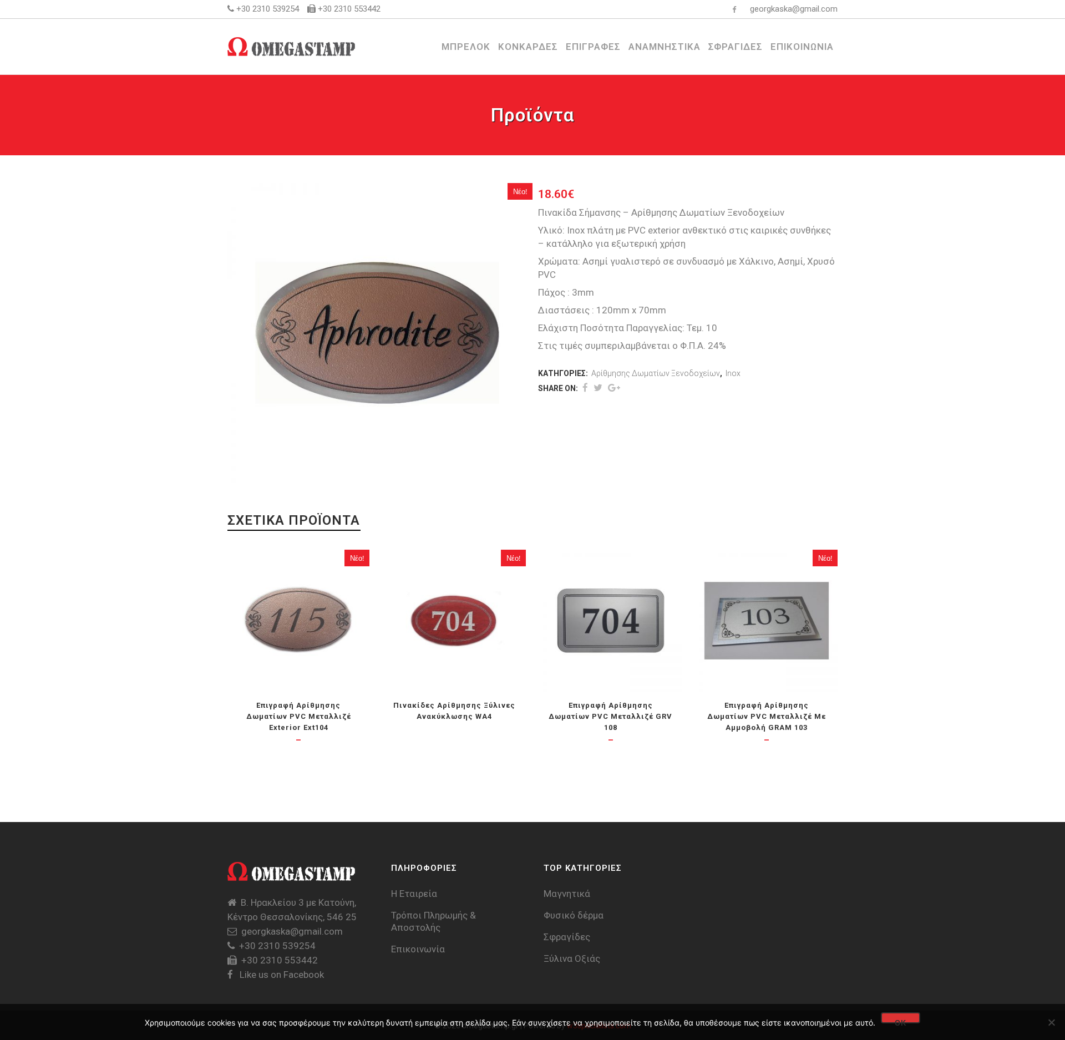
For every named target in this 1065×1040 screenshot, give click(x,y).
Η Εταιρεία (414, 893)
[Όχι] (1051, 1022)
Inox (733, 373)
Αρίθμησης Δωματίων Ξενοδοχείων (655, 373)
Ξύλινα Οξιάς (572, 958)
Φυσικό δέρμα (574, 915)
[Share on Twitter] (598, 387)
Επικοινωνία (418, 949)
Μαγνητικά (567, 893)
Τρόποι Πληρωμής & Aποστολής (433, 921)
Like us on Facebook (280, 974)
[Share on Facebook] (585, 387)
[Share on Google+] (614, 387)
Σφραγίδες (567, 936)
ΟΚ (900, 1021)
